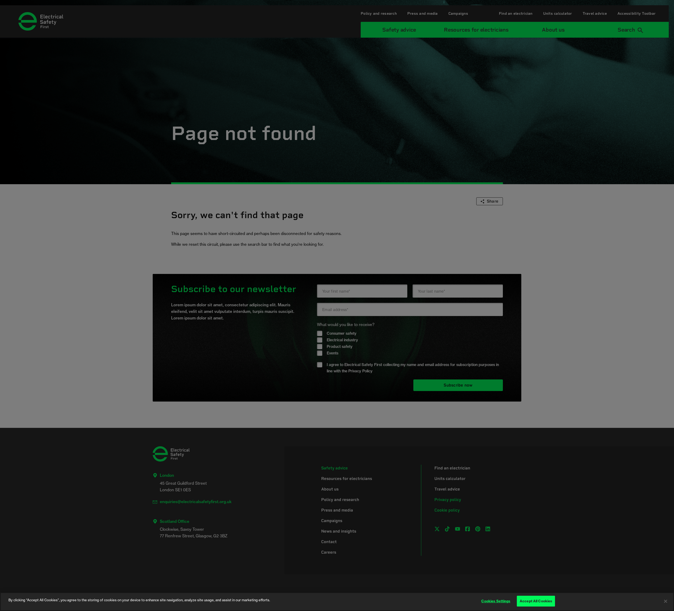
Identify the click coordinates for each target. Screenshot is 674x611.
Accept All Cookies (536, 601)
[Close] (665, 601)
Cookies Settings (495, 601)
